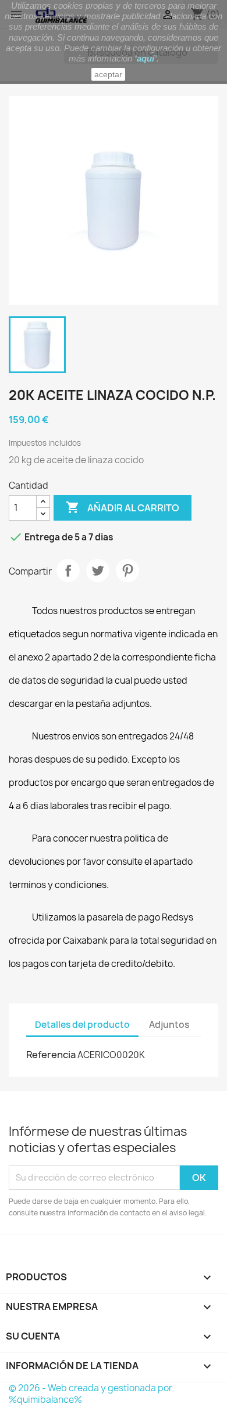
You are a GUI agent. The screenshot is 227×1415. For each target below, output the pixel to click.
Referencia (51, 1054)
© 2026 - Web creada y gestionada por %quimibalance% (90, 1394)
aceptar (108, 74)
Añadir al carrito (122, 507)
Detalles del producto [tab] (82, 1025)
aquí (145, 58)
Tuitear (97, 570)
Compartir (68, 570)
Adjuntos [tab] (169, 1025)
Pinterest (127, 570)
